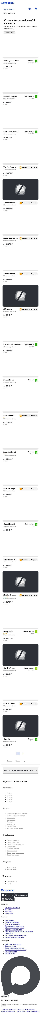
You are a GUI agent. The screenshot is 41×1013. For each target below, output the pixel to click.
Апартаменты (11, 820)
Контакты (8, 909)
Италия (18, 761)
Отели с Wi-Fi (11, 846)
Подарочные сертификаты (14, 937)
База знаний (9, 920)
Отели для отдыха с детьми (15, 853)
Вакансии (8, 911)
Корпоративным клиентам (14, 948)
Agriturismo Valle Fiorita (10, 559)
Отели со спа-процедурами (15, 844)
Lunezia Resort (9, 452)
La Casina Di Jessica (10, 415)
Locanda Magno (10, 96)
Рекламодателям (11, 952)
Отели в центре (12, 881)
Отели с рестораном (13, 842)
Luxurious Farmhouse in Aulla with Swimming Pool (13, 344)
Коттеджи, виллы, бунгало (15, 828)
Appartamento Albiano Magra (10, 273)
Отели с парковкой (13, 840)
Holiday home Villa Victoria (10, 595)
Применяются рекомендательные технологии (22, 1011)
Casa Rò (6, 739)
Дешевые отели (12, 869)
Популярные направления (14, 926)
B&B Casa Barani (10, 132)
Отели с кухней (12, 851)
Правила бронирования (13, 930)
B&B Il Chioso (9, 703)
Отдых (9, 883)
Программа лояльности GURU (16, 935)
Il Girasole (7, 309)
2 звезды (9, 799)
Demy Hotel (8, 631)
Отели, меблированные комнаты (17, 813)
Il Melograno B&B (11, 61)
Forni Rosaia (8, 380)
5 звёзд (9, 793)
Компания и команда (12, 908)
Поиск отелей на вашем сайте (15, 950)
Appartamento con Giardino (10, 238)
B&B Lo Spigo (9, 488)
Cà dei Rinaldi (9, 524)
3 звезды (9, 797)
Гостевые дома (11, 826)
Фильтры (29, 8)
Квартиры (10, 822)
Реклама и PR (10, 953)
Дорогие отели (11, 867)
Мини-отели (11, 818)
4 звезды (9, 795)
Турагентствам (10, 946)
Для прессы (9, 913)
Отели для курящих (13, 855)
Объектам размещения (13, 944)
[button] (14, 11)
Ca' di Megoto (9, 668)
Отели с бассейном (13, 849)
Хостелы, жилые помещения (16, 816)
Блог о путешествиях (12, 924)
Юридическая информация (14, 928)
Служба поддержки (12, 922)
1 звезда (9, 801)
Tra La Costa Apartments (10, 167)
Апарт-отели (11, 824)
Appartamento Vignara (10, 203)
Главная (9, 761)
